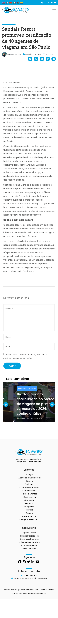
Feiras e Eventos (29, 493)
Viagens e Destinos (29, 519)
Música (29, 503)
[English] (3, 2)
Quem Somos (29, 532)
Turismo (29, 513)
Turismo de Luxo (29, 516)
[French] (7, 2)
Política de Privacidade (29, 542)
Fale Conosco (29, 548)
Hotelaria (29, 500)
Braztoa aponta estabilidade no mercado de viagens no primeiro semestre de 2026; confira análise (28, 404)
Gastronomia (29, 497)
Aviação (29, 474)
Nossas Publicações (29, 536)
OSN (44, 593)
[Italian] (14, 2)
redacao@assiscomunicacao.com (30, 578)
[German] (10, 2)
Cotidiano (29, 484)
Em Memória (29, 490)
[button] (30, 59)
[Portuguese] (18, 2)
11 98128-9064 (30, 575)
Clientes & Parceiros (29, 539)
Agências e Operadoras (17, 388)
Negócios (29, 506)
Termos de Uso (30, 545)
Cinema (29, 481)
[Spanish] (21, 2)
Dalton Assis (14, 418)
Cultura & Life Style (30, 487)
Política (29, 510)
